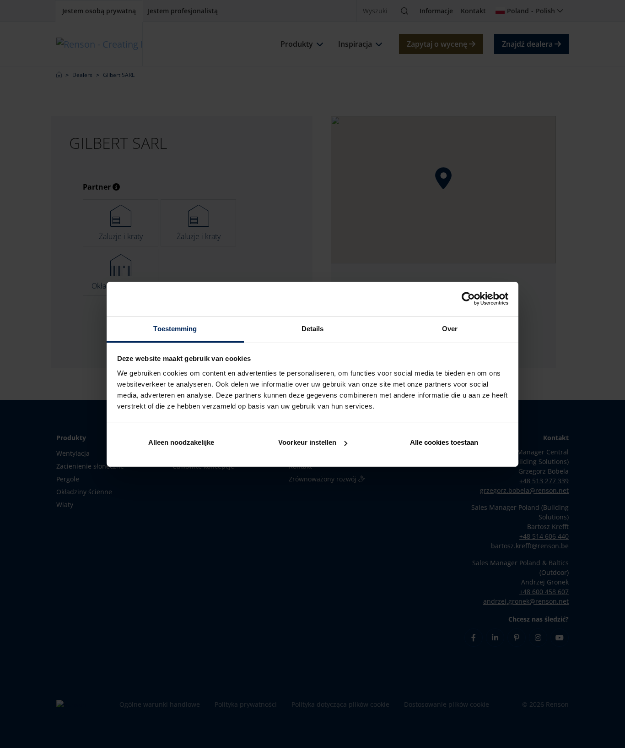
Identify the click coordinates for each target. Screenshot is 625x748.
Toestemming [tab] (175, 329)
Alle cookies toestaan (444, 442)
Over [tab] (450, 329)
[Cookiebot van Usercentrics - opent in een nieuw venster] (468, 299)
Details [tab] (313, 329)
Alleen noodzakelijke (181, 442)
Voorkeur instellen (307, 442)
